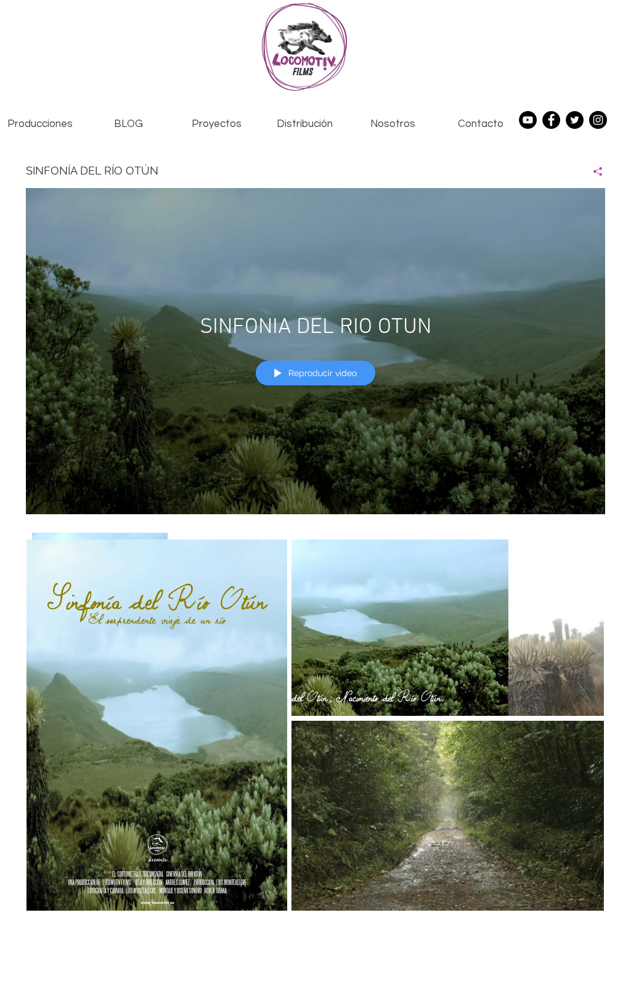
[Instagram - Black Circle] (598, 120)
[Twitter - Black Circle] (575, 120)
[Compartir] (593, 171)
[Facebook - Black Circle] (551, 120)
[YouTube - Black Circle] (528, 120)
